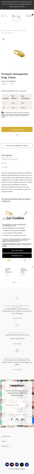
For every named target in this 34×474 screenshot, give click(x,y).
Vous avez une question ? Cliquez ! (17, 145)
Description (6, 155)
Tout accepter (17, 251)
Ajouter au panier (18, 129)
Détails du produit (9, 159)
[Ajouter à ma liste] (17, 135)
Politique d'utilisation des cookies (11, 244)
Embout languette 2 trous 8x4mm (24, 271)
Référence (4, 81)
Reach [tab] (4, 163)
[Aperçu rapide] (13, 213)
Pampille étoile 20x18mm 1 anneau (9, 271)
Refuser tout (17, 256)
